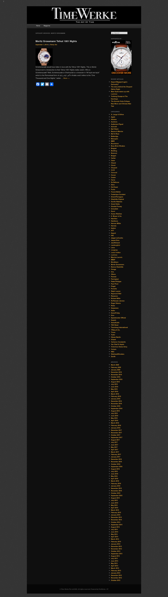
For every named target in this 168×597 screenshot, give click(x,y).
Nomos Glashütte (117, 267)
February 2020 (116, 367)
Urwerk (113, 339)
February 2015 (116, 512)
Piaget (113, 286)
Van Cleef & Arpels (117, 344)
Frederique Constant (118, 194)
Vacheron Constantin (118, 342)
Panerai (113, 276)
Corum (113, 175)
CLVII (113, 170)
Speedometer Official (118, 318)
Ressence (114, 296)
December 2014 (116, 517)
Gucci (113, 211)
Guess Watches (116, 214)
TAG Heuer (115, 325)
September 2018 (116, 408)
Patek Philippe (116, 281)
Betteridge (114, 136)
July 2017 (114, 442)
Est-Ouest (114, 187)
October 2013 (115, 551)
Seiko (113, 310)
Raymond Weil (116, 293)
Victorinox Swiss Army (119, 347)
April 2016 (114, 478)
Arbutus (114, 119)
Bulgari (113, 156)
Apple (113, 117)
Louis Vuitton (116, 252)
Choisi (113, 165)
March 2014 (115, 539)
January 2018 (115, 428)
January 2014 (115, 544)
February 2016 (116, 483)
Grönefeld (114, 209)
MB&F (113, 260)
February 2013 (116, 570)
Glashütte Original (117, 199)
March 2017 (115, 452)
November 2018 (116, 403)
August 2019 (115, 382)
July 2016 (114, 471)
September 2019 (116, 379)
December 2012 (116, 575)
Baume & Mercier (117, 131)
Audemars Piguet (117, 124)
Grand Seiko (115, 204)
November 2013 (116, 549)
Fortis (113, 189)
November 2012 (116, 578)
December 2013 (116, 546)
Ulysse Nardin (116, 337)
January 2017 (115, 457)
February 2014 (116, 541)
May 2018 (114, 418)
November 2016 (116, 461)
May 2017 (114, 447)
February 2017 (116, 454)
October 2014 (115, 522)
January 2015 (115, 515)
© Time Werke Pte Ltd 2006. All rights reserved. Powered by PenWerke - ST (84, 589)
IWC (112, 235)
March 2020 (115, 365)
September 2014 (116, 524)
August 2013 (115, 556)
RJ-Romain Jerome (117, 301)
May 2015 (114, 505)
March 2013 (115, 568)
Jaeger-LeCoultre (117, 238)
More (66, 78)
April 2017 (114, 449)
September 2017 (116, 437)
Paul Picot (114, 284)
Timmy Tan (53, 45)
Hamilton (114, 218)
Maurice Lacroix (116, 257)
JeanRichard (115, 243)
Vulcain (113, 349)
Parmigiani (115, 279)
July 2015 (114, 500)
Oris (112, 272)
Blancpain (114, 139)
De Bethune (115, 182)
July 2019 (114, 384)
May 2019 (114, 389)
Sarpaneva (114, 308)
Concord (114, 172)
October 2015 (115, 493)
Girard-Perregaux (117, 197)
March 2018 (115, 423)
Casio (113, 160)
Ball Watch (115, 129)
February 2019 (116, 396)
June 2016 (114, 474)
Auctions (114, 122)
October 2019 (115, 377)
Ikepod (113, 233)
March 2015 (115, 510)
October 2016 (115, 464)
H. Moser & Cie (116, 216)
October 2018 (115, 406)
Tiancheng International (119, 327)
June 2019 (114, 387)
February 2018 (116, 425)
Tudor (113, 335)
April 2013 (114, 566)
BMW (113, 141)
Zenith (113, 356)
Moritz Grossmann (117, 264)
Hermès (113, 226)
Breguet (113, 148)
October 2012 (115, 580)
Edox (113, 184)
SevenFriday (115, 313)
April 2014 (114, 536)
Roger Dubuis (116, 303)
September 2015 (116, 495)
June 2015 (114, 503)
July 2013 (114, 558)
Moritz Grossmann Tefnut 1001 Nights (56, 41)
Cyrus (113, 180)
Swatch (113, 320)
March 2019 (115, 394)
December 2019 (116, 372)
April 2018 (114, 420)
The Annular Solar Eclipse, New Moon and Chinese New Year (121, 103)
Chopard (114, 168)
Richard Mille (115, 298)
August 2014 (115, 527)
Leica (113, 247)
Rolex (113, 305)
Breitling (114, 151)
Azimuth (114, 126)
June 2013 (114, 561)
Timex (113, 332)
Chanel (113, 163)
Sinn (112, 315)
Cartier (113, 158)
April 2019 (114, 391)
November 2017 (116, 432)
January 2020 (115, 370)
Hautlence (114, 221)
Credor (113, 177)
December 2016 (116, 459)
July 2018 (114, 413)
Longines (114, 250)
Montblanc (114, 262)
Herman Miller (116, 223)
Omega (113, 269)
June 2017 (114, 445)
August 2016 (115, 469)
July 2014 (114, 529)
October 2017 (115, 435)
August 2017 (115, 440)
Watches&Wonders (117, 354)
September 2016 (116, 466)
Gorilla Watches (116, 201)
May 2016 (114, 476)
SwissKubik (115, 322)
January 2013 (115, 573)
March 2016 (115, 481)
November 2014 (116, 520)
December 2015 (116, 488)
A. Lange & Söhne (117, 114)
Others (113, 274)
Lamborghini (115, 245)
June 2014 (114, 532)
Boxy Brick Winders (118, 146)
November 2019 (116, 374)
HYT (112, 230)
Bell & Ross (115, 134)
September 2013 (116, 553)
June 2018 (114, 416)
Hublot (113, 228)
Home (38, 26)
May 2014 (114, 534)
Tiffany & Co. (115, 330)
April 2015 (114, 508)
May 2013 (114, 563)
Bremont (114, 153)
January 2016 (115, 486)
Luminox (114, 255)
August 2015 (115, 498)
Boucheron (115, 143)
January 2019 (115, 399)
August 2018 (115, 411)
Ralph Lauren (115, 291)
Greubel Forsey (116, 206)
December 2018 (116, 401)
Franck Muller (116, 192)
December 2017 (116, 430)
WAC (112, 352)
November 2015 (116, 491)
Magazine (47, 26)
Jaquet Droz (115, 240)
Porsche (114, 289)
